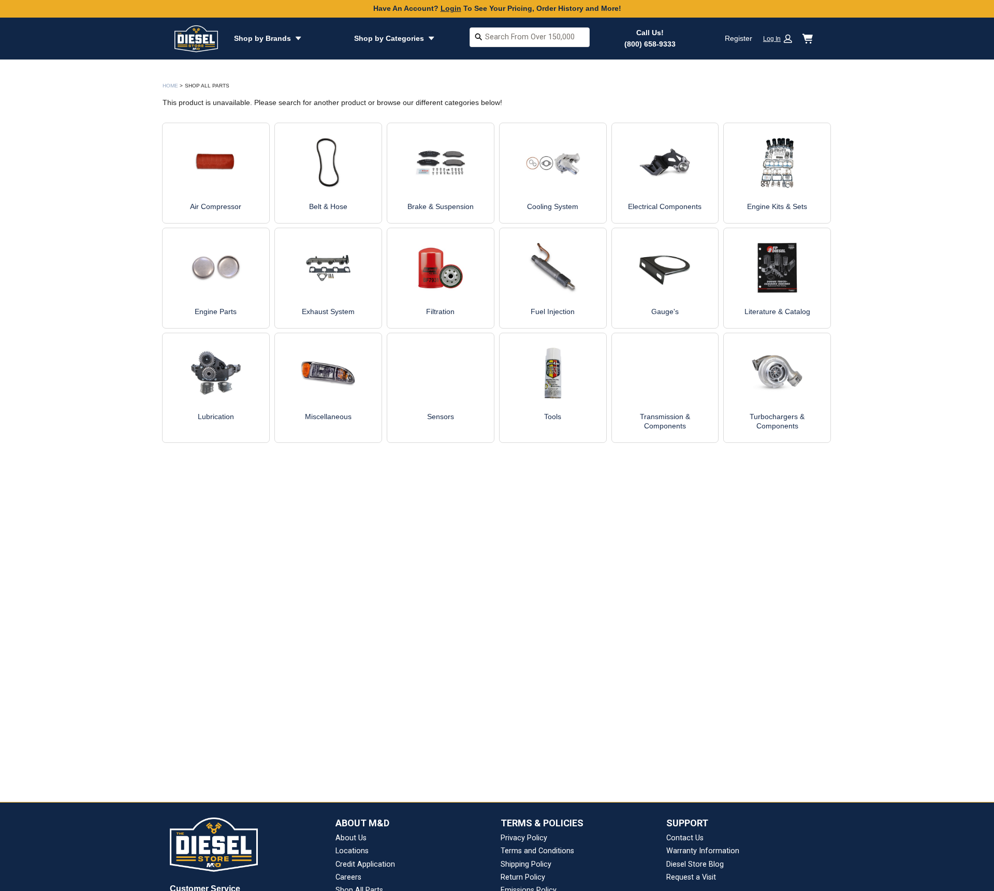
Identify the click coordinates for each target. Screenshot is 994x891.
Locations (352, 851)
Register (738, 38)
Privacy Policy (524, 838)
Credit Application (365, 864)
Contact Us (685, 838)
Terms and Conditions (537, 851)
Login (451, 8)
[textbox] (530, 37)
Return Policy (523, 877)
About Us (351, 838)
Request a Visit (691, 877)
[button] (781, 38)
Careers (348, 877)
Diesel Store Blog (695, 864)
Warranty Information (702, 851)
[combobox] (530, 38)
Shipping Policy (526, 864)
